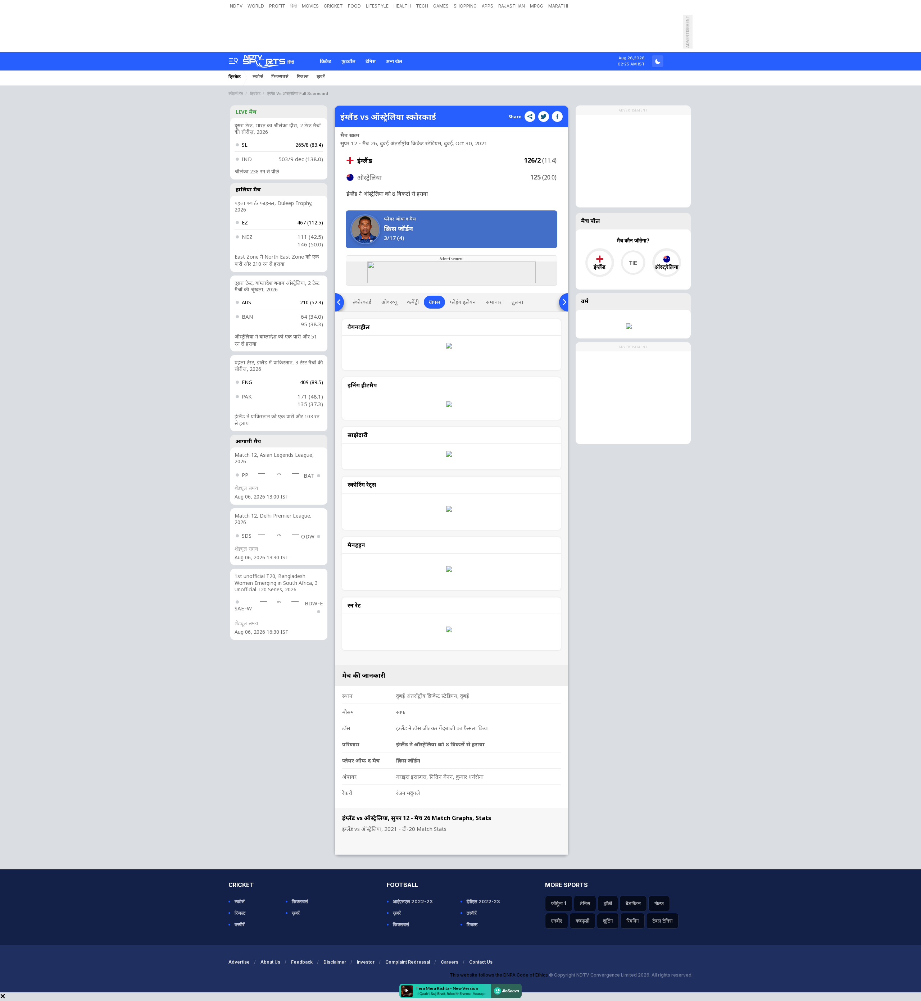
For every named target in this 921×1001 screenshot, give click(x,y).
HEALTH (402, 6)
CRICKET (333, 6)
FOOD (354, 6)
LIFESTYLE (377, 6)
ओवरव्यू (389, 301)
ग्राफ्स (434, 301)
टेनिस (371, 61)
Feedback (302, 962)
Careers (449, 962)
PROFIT (277, 6)
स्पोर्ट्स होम (235, 93)
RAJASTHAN (511, 6)
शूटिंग (608, 921)
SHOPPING (465, 6)
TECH (422, 6)
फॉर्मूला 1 (558, 903)
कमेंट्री (413, 301)
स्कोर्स (258, 76)
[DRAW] (633, 262)
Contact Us (481, 962)
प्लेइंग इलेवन (463, 301)
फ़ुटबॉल (348, 61)
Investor (366, 962)
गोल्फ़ (659, 903)
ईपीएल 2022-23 (483, 901)
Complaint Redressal (407, 962)
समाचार (494, 301)
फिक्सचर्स (280, 76)
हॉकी (608, 903)
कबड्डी (582, 921)
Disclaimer (334, 962)
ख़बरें (321, 76)
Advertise (239, 962)
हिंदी (293, 6)
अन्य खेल (394, 61)
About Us (270, 962)
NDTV (236, 6)
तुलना (517, 301)
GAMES (441, 6)
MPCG (536, 6)
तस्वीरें (240, 924)
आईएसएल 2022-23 (413, 901)
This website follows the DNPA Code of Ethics (499, 975)
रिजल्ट (303, 76)
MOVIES (310, 6)
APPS (487, 6)
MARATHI (558, 6)
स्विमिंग (632, 921)
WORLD (256, 6)
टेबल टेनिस (662, 921)
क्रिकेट (325, 61)
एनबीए (556, 921)
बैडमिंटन (633, 903)
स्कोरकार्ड (362, 301)
